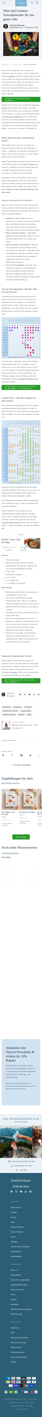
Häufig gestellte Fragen (19, 1285)
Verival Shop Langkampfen (20, 1280)
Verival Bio (5, 64)
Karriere (13, 1299)
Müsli (13, 1222)
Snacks (13, 1237)
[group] (16, 1141)
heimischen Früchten (12, 117)
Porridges (14, 672)
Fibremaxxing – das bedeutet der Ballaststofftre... (17, 891)
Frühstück (28, 707)
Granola (13, 1217)
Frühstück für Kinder (10, 711)
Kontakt (13, 1362)
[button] (4, 2)
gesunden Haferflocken (11, 522)
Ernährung (16, 64)
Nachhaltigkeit (16, 1275)
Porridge (10, 76)
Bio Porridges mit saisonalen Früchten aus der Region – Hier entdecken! (20, 387)
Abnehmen (7, 707)
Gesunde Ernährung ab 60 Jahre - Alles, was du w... (20, 1003)
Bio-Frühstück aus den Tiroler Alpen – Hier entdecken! (20, 681)
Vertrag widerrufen (17, 1352)
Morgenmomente (9, 714)
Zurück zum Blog (22, 765)
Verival (12, 1399)
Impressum (15, 1328)
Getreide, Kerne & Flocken (20, 1247)
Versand (32, 1402)
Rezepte (21, 714)
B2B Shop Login (16, 1314)
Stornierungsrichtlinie (22, 1409)
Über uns (14, 1270)
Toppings (14, 1242)
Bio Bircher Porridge (27, 812)
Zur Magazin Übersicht (10, 853)
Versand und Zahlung (18, 1342)
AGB (12, 1333)
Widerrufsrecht (16, 1347)
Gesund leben (26, 711)
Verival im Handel (17, 1290)
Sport (29, 714)
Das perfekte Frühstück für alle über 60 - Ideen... (21, 949)
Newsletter (15, 1304)
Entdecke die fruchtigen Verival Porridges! (17, 99)
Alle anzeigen (21, 837)
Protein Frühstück (17, 1227)
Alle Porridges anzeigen (11, 783)
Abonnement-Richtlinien (19, 1338)
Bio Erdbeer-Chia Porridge (8, 813)
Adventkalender (16, 1256)
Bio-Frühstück (16, 1207)
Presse (13, 1294)
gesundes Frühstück (25, 379)
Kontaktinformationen (17, 1406)
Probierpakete (16, 1251)
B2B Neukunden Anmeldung (21, 1309)
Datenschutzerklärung (19, 1357)
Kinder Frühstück (17, 1232)
